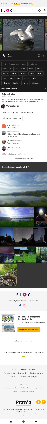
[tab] (23, 87)
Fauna (5, 68)
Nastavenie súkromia (27, 391)
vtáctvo (26, 78)
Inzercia (32, 370)
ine (11, 68)
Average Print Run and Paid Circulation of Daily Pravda (23, 388)
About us (23, 384)
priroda (39, 73)
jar (16, 68)
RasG (9, 132)
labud (38, 68)
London (5, 73)
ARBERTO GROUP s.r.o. (23, 412)
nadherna (23, 73)
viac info (26, 416)
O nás (14, 370)
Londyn (13, 73)
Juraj (8, 125)
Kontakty (23, 370)
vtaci (18, 78)
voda (11, 78)
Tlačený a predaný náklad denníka (15, 373)
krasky (31, 68)
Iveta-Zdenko (12, 154)
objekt (32, 73)
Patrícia (10, 141)
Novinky (23, 300)
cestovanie (33, 64)
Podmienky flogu (14, 300)
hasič (9, 147)
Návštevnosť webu (37, 373)
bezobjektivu (14, 64)
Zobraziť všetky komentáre (23, 158)
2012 (4, 64)
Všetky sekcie (26, 4)
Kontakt (35, 300)
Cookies (14, 391)
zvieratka (35, 83)
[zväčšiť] (39, 55)
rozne (5, 78)
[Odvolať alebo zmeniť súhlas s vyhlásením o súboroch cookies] (38, 402)
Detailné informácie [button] (9, 89)
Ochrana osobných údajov (28, 376)
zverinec (25, 83)
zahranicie (6, 83)
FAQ (29, 300)
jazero (23, 68)
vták (34, 78)
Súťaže (13, 376)
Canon (24, 64)
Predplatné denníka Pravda (29, 329)
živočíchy (16, 83)
